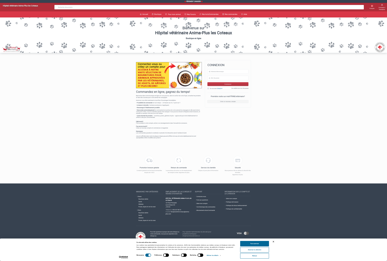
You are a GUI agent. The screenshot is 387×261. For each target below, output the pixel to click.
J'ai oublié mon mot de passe (239, 88)
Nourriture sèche (143, 199)
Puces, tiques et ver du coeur (147, 206)
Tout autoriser (254, 243)
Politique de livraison (232, 202)
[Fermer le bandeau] (273, 241)
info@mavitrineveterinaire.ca (191, 236)
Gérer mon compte (201, 203)
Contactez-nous (201, 196)
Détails (219, 88)
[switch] (166, 255)
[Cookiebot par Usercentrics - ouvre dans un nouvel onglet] (123, 257)
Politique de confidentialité (234, 209)
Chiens (139, 196)
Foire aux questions (202, 200)
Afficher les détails (212, 255)
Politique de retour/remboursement (236, 205)
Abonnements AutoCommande (205, 210)
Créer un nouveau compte (228, 101)
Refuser (254, 256)
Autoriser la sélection (254, 250)
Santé (140, 201)
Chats (139, 210)
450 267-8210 (176, 209)
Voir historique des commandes (205, 207)
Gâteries (140, 204)
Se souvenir (215, 88)
